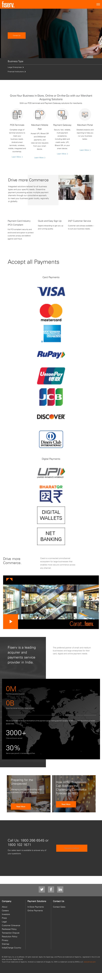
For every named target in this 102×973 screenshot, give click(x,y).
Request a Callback (71, 848)
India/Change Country (11, 947)
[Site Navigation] (98, 4)
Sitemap (5, 944)
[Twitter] (41, 889)
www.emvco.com (90, 962)
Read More (20, 806)
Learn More (16, 157)
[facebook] (51, 889)
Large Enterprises (15, 67)
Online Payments (35, 910)
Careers (5, 910)
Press (4, 918)
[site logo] (8, 4)
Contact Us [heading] (58, 901)
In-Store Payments (35, 907)
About (4, 907)
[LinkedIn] (60, 889)
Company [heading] (6, 901)
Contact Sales (59, 907)
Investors (6, 914)
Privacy (5, 940)
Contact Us (16, 35)
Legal (4, 921)
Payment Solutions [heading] (36, 901)
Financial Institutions (16, 71)
